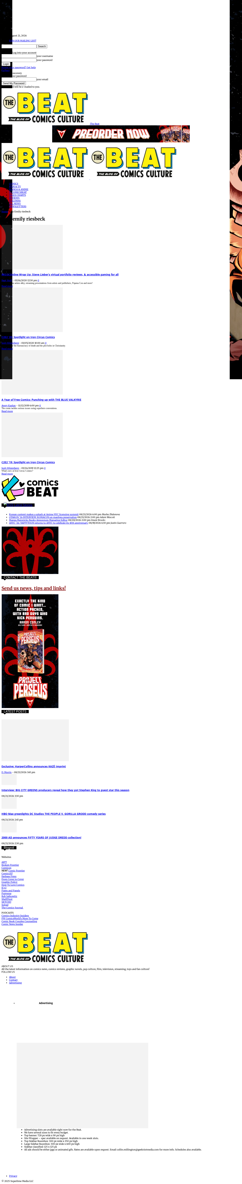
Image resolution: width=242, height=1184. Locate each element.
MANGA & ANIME (18, 189)
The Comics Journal (12, 907)
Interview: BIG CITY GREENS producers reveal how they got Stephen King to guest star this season (65, 790)
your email (42, 79)
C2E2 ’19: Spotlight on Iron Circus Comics (28, 462)
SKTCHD (6, 902)
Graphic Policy (9, 882)
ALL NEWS (15, 203)
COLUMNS (15, 200)
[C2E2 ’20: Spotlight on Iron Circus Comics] (32, 331)
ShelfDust (7, 899)
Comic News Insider (12, 924)
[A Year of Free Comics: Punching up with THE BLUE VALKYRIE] (32, 393)
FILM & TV (15, 186)
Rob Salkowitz (9, 896)
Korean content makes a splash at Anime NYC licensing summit (44, 514)
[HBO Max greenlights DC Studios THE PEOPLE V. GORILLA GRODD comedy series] (9, 807)
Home (5, 211)
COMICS (13, 183)
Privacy (6, 70)
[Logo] (46, 178)
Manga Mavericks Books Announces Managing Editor (38, 520)
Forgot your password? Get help (19, 67)
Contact (13, 979)
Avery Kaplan (9, 405)
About (12, 977)
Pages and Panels (11, 890)
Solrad (5, 904)
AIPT (4, 862)
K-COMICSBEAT (18, 192)
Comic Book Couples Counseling (19, 921)
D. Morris (7, 772)
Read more (7, 286)
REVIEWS (14, 197)
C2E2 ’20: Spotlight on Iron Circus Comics (28, 337)
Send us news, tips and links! (34, 588)
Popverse (6, 893)
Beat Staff (7, 280)
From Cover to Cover (13, 879)
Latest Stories (23, 505)
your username (44, 56)
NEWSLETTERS (17, 206)
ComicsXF (7, 873)
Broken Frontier (10, 865)
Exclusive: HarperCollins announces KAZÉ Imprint (34, 766)
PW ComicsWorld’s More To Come (20, 918)
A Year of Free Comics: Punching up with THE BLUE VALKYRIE (41, 399)
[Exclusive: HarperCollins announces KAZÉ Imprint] (35, 760)
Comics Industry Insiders (15, 915)
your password (44, 60)
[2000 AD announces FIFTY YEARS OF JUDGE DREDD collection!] (9, 831)
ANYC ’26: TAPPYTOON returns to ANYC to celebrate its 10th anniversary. (48, 522)
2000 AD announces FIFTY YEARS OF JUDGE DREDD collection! (41, 837)
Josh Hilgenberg (10, 343)
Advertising (15, 982)
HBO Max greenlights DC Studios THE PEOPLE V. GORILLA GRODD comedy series (54, 814)
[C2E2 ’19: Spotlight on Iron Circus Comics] (32, 456)
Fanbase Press (9, 876)
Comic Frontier (16, 870)
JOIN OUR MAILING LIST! (22, 40)
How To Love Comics (13, 884)
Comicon (6, 867)
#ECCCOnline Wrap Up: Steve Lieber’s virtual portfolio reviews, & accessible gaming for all (60, 274)
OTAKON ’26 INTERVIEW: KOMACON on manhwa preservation (43, 517)
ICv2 (4, 887)
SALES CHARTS (17, 195)
